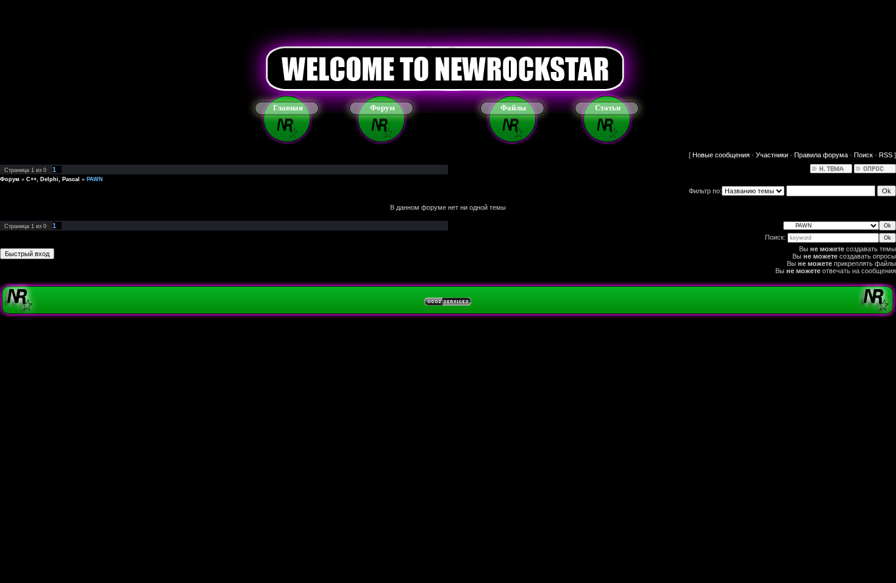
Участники (772, 155)
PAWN (95, 179)
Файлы (513, 107)
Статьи (607, 107)
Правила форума (821, 155)
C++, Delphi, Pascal (53, 179)
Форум (382, 107)
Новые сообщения (721, 155)
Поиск (863, 155)
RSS (885, 155)
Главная (288, 107)
